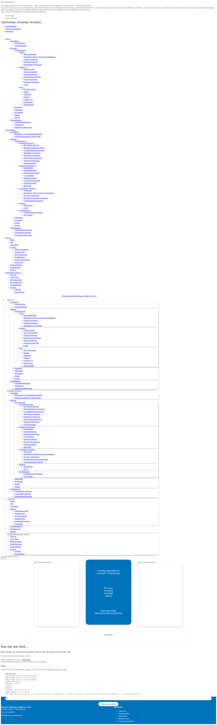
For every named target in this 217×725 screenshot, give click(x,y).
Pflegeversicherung (30, 79)
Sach (20, 87)
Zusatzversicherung (30, 74)
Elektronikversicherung (32, 155)
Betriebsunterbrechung (32, 173)
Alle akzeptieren (35, 22)
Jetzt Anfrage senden (108, 704)
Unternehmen (10, 130)
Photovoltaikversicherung (33, 158)
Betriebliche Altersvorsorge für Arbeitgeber (39, 193)
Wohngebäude (29, 105)
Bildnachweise (123, 719)
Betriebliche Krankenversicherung (36, 198)
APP (11, 242)
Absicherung (28, 205)
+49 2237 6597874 (8, 712)
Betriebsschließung (30, 178)
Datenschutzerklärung (13, 29)
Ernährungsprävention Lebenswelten (27, 136)
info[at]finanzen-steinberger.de (12, 715)
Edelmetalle (18, 110)
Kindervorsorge (29, 69)
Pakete (12, 240)
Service (8, 238)
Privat (7, 39)
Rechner (13, 247)
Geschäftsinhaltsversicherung (34, 150)
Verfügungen (19, 125)
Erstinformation (11, 26)
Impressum (9, 31)
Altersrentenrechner (21, 249)
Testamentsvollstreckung (23, 127)
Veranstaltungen (15, 285)
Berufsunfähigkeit (30, 54)
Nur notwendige (23, 22)
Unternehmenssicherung (23, 230)
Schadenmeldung (16, 265)
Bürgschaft (27, 186)
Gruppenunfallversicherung (33, 201)
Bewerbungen (19, 292)
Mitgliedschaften (16, 280)
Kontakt (13, 288)
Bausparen (18, 107)
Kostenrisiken (28, 168)
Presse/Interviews (16, 282)
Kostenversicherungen (27, 166)
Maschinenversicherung (32, 153)
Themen (13, 270)
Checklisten (14, 245)
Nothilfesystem (15, 268)
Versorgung (28, 190)
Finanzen (13, 48)
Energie (17, 118)
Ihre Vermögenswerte (31, 145)
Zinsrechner (18, 262)
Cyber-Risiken (29, 176)
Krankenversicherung (31, 82)
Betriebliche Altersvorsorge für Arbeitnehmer (40, 57)
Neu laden (26, 660)
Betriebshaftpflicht (30, 170)
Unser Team (14, 277)
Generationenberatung (22, 122)
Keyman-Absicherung (31, 196)
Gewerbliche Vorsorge (27, 188)
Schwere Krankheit (30, 72)
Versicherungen (20, 50)
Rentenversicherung (31, 62)
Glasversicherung (30, 163)
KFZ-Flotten (28, 215)
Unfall (26, 85)
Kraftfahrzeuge (24, 210)
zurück (3, 666)
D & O (26, 208)
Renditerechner (19, 257)
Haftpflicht (27, 94)
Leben (21, 52)
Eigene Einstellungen (9, 22)
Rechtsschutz (28, 102)
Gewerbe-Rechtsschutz (32, 181)
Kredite (17, 115)
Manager (22, 203)
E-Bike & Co (28, 100)
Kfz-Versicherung (30, 89)
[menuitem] (110, 83)
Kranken (22, 67)
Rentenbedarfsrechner (22, 260)
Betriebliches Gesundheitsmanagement (28, 134)
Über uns (13, 275)
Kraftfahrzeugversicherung (33, 212)
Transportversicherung (31, 161)
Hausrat (26, 92)
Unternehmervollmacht (22, 233)
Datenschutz (122, 716)
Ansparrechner (19, 252)
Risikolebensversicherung (33, 65)
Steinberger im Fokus (13, 273)
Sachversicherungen (26, 143)
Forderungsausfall (30, 183)
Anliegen (17, 290)
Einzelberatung (19, 43)
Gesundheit (14, 41)
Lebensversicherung (31, 60)
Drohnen (27, 97)
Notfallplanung (15, 120)
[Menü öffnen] (2, 35)
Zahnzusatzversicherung (32, 77)
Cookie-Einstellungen (126, 721)
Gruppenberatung (20, 46)
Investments (18, 112)
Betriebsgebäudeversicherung (34, 148)
